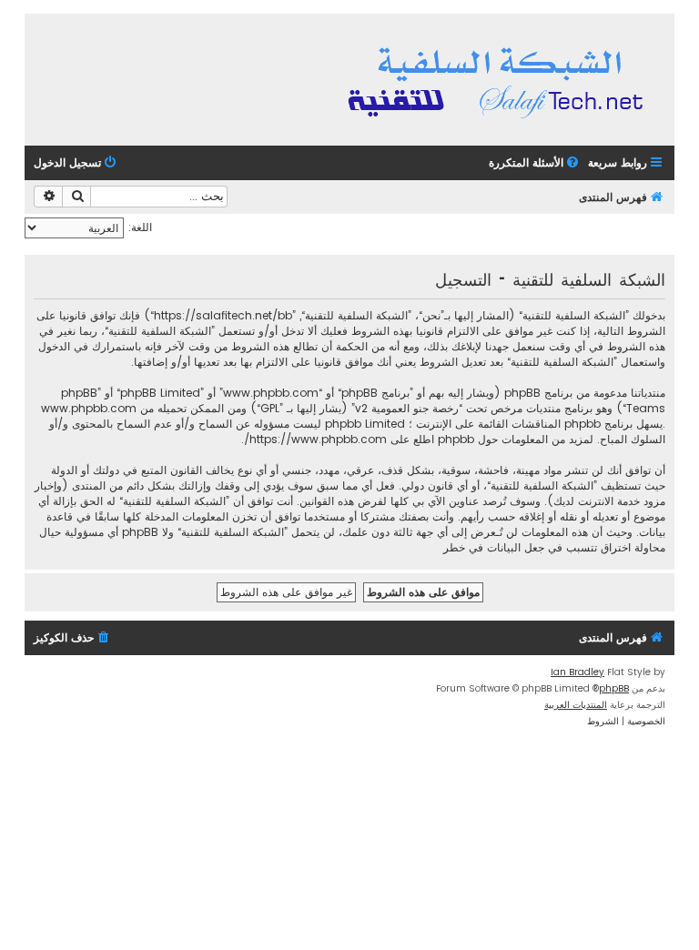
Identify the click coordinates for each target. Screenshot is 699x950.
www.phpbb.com (89, 408)
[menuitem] (535, 163)
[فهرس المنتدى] (498, 79)
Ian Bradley (577, 672)
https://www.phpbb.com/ (315, 439)
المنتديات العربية (575, 705)
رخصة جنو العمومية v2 (407, 408)
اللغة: (140, 227)
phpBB (614, 688)
